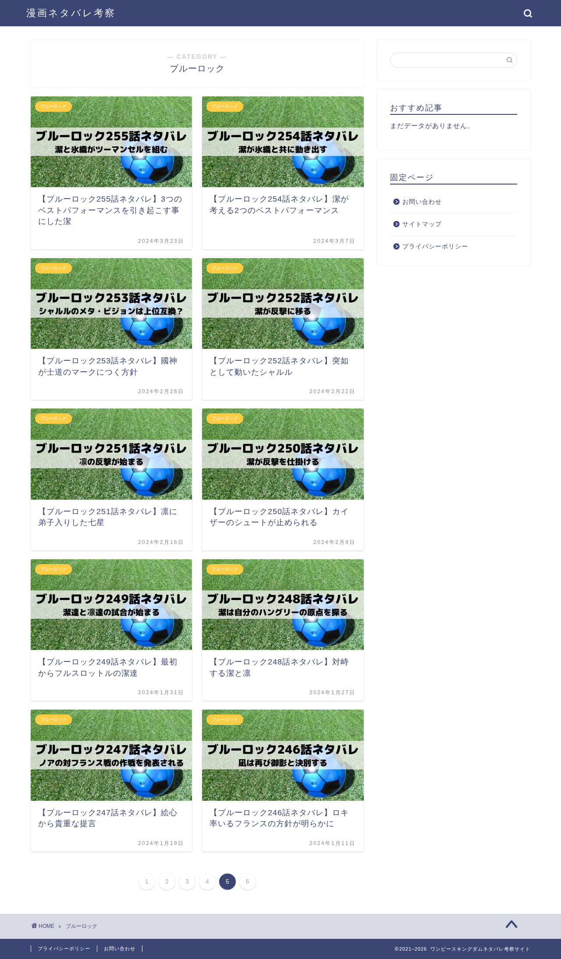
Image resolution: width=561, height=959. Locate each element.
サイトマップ (422, 224)
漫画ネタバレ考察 (71, 12)
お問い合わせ (422, 202)
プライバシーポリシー (435, 246)
